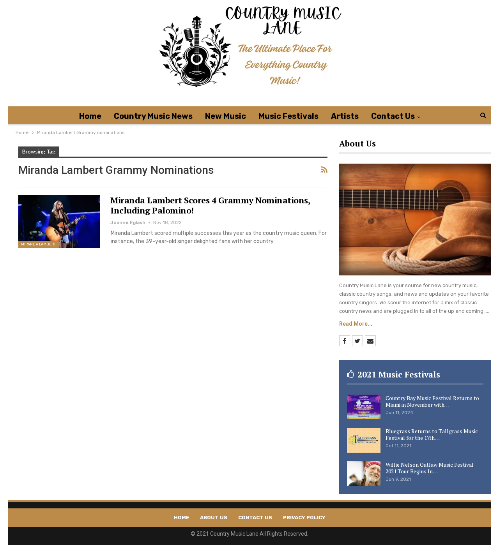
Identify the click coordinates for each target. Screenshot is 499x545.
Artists (345, 116)
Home (90, 116)
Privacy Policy (304, 517)
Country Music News (153, 116)
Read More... (355, 324)
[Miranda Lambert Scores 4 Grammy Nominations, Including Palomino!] (59, 221)
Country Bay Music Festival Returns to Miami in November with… (432, 401)
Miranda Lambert (38, 244)
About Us (213, 517)
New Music (225, 116)
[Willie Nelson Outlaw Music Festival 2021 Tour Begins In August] (363, 473)
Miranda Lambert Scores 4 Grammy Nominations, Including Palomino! (210, 205)
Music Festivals (288, 116)
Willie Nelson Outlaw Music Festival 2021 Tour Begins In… (430, 468)
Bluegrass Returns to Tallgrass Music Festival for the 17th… (432, 434)
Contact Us (393, 116)
